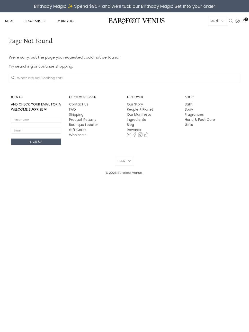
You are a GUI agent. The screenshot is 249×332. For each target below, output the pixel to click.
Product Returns (82, 119)
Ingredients (136, 119)
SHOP (9, 21)
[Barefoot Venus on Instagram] (140, 135)
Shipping (76, 114)
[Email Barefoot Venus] (129, 135)
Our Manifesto (139, 114)
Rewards (134, 129)
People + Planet (140, 109)
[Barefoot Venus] (137, 20)
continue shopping (55, 66)
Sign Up (36, 141)
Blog (130, 124)
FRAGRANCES (35, 21)
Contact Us (78, 104)
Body (189, 109)
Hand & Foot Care (200, 119)
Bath (189, 104)
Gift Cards (77, 129)
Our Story (135, 104)
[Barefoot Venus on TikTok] (146, 135)
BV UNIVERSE (66, 21)
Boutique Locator (83, 124)
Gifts (189, 124)
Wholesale (78, 134)
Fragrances (194, 114)
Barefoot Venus (129, 173)
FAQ (72, 109)
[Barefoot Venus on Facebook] (135, 135)
